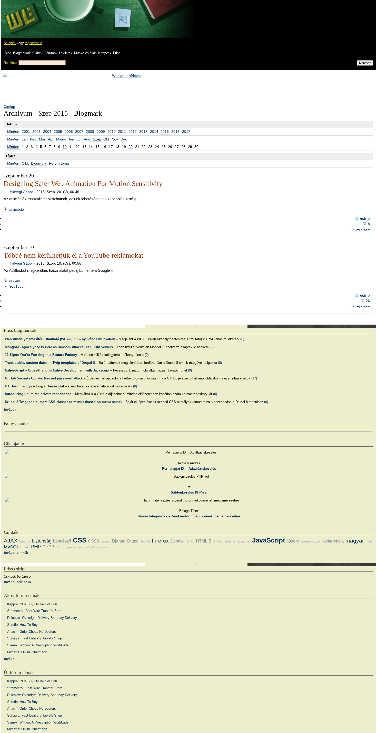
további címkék (16, 553)
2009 (101, 131)
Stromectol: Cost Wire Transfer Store (34, 611)
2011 (122, 131)
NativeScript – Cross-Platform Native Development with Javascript (57, 370)
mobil (369, 541)
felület (145, 541)
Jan (25, 139)
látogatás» (360, 229)
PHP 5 (49, 547)
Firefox (160, 541)
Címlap (9, 107)
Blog (8, 53)
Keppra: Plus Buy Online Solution (32, 604)
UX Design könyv (18, 386)
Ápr (51, 139)
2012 (132, 131)
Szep (97, 139)
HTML (189, 541)
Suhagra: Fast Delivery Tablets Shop (34, 638)
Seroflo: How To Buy (22, 625)
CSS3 (93, 541)
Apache (24, 541)
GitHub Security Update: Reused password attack (44, 378)
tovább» (10, 409)
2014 (154, 131)
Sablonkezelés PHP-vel (189, 492)
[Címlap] (20, 14)
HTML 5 (203, 541)
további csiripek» (17, 582)
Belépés (10, 43)
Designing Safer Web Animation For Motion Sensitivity (83, 183)
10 (65, 147)
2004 (47, 131)
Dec (124, 139)
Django (118, 541)
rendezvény (75, 547)
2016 (175, 131)
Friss (117, 53)
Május (61, 139)
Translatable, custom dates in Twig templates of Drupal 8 (50, 363)
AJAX (10, 541)
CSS (79, 540)
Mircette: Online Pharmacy (27, 652)
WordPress (93, 547)
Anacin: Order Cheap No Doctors (31, 632)
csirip (365, 218)
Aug (87, 139)
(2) (213, 347)
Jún (71, 139)
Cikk (25, 163)
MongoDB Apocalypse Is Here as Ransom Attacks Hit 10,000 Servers (59, 347)
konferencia (333, 541)
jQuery (293, 541)
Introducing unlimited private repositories (38, 394)
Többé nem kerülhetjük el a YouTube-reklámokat (73, 255)
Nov (115, 139)
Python (61, 547)
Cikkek (37, 53)
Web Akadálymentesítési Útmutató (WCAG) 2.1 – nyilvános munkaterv (60, 339)
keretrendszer (311, 541)
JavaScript (268, 540)
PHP (36, 546)
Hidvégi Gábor (21, 192)
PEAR (24, 547)
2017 (186, 131)
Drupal (133, 541)
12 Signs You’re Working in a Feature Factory (41, 355)
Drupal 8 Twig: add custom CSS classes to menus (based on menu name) (63, 402)
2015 (165, 131)
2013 (143, 131)
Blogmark (38, 163)
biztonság (42, 541)
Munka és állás (85, 53)
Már (42, 139)
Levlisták (65, 53)
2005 (58, 131)
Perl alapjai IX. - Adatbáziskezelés (189, 468)
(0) (242, 339)
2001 (26, 131)
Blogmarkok (22, 53)
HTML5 (218, 541)
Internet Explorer (237, 541)
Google (177, 541)
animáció (16, 209)
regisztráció (33, 43)
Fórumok (50, 53)
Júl (79, 139)
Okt (106, 139)
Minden (13, 131)
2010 (111, 131)
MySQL (11, 546)
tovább (9, 659)
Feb (33, 139)
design (106, 541)
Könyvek (104, 53)
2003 (36, 131)
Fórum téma (59, 163)
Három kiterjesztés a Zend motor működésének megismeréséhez (189, 516)
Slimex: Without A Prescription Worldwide (37, 645)
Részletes (11, 63)
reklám (14, 281)
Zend (106, 547)
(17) (254, 378)
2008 (90, 131)
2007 (79, 131)
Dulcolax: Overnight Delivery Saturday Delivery (42, 618)
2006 (69, 131)
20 (130, 147)
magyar (354, 541)
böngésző (62, 541)
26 (368, 301)
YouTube (16, 286)
